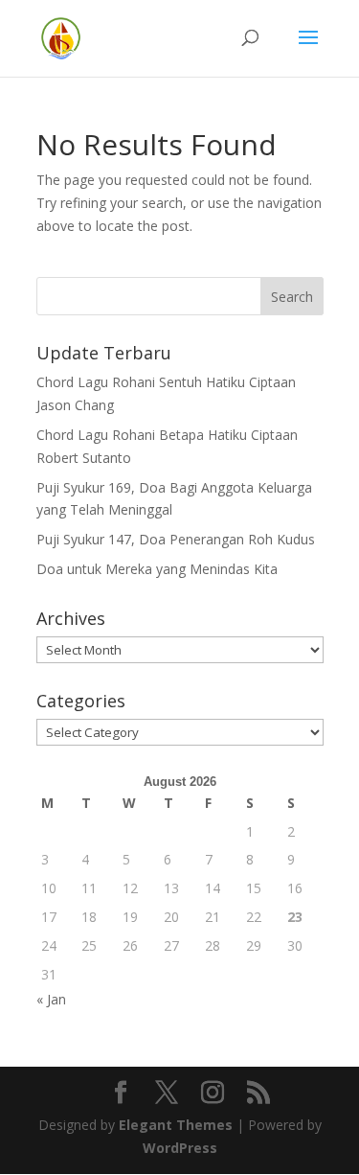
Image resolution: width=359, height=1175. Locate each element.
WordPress (180, 1148)
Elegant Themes (176, 1125)
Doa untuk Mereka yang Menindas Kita (157, 569)
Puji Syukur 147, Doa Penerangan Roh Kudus (175, 539)
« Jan (51, 999)
